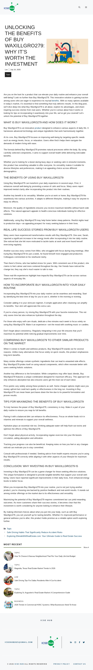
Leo (6, 70)
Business (18, 601)
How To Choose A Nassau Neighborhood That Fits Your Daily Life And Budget (44, 556)
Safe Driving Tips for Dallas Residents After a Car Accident (37, 580)
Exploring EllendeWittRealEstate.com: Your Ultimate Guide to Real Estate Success (44, 536)
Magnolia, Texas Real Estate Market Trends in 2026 (34, 568)
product (38, 128)
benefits (55, 101)
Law (16, 577)
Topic (8, 75)
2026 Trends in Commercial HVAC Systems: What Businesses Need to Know (45, 605)
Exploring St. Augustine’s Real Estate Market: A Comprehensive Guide (42, 593)
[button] (79, 7)
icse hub (19, 664)
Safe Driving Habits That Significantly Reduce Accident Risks (34, 532)
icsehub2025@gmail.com (19, 642)
